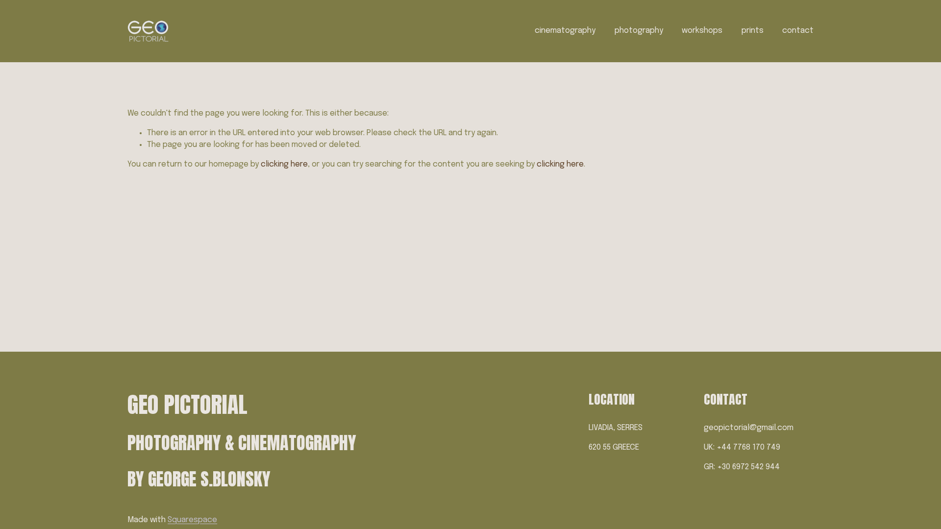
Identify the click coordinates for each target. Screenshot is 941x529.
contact (798, 30)
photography (639, 30)
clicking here (284, 164)
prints (753, 30)
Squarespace (192, 520)
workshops (702, 30)
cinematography (565, 30)
